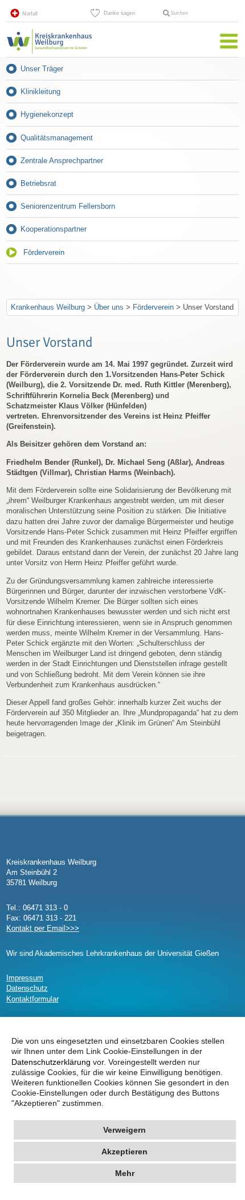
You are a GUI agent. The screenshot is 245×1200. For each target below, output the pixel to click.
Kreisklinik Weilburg (49, 53)
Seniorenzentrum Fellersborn (68, 206)
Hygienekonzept (47, 114)
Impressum (24, 978)
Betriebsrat (38, 183)
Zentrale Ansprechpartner (62, 160)
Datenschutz (27, 988)
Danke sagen (119, 13)
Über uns (109, 307)
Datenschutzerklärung (51, 1062)
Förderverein (43, 252)
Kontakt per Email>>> (42, 928)
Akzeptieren (124, 1151)
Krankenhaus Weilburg (48, 307)
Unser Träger (42, 68)
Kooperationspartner (54, 229)
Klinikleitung (40, 91)
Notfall (30, 14)
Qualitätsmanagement (57, 137)
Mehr (124, 1173)
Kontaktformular (32, 999)
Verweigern (124, 1129)
